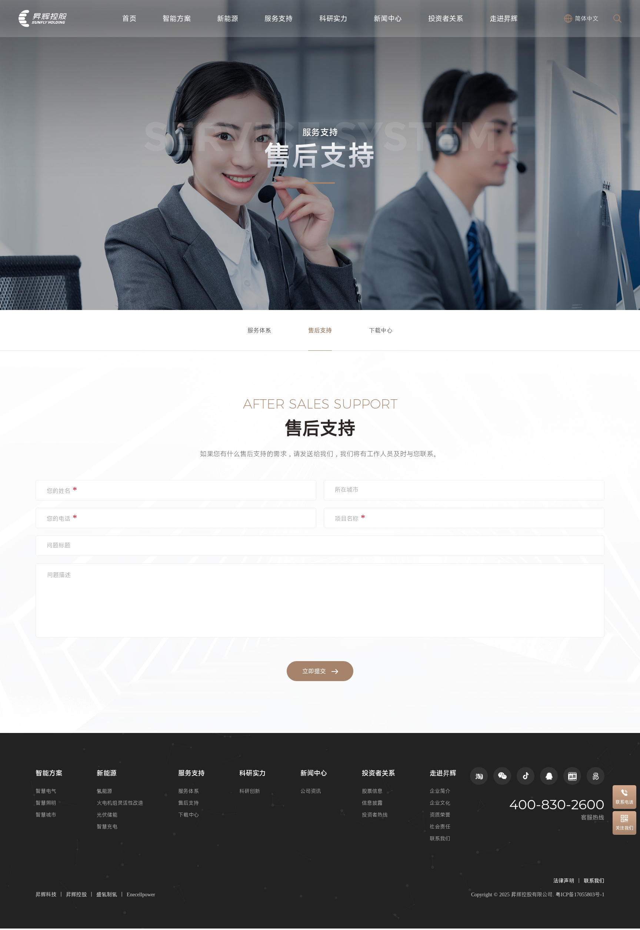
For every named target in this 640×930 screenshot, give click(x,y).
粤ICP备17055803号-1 (580, 894)
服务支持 (278, 18)
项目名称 (350, 517)
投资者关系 (445, 18)
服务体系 (259, 330)
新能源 (227, 18)
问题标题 (58, 545)
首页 (129, 18)
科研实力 (333, 18)
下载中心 (381, 330)
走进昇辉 (504, 18)
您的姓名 (62, 490)
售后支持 (320, 330)
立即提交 (314, 671)
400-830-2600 (556, 804)
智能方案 (177, 18)
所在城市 (347, 490)
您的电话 (62, 517)
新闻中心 (388, 18)
